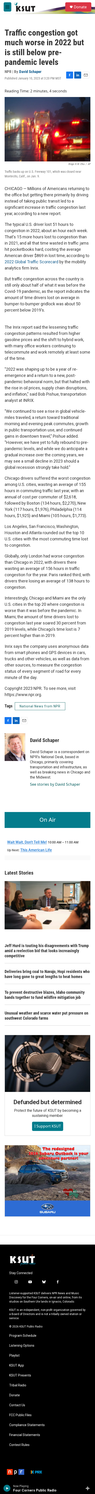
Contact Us (17, 1405)
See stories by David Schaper (55, 784)
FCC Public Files (20, 1415)
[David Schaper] (15, 747)
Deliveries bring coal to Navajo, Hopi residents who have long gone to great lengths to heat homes (47, 974)
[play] (7, 1488)
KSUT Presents (20, 1375)
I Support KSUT (47, 1126)
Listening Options (21, 1345)
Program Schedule (22, 1335)
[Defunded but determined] (47, 1063)
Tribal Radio (17, 1385)
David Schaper (30, 71)
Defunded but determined (47, 1102)
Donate (80, 7)
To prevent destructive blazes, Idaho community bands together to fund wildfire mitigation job (45, 995)
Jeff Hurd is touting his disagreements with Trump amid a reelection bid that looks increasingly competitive (47, 950)
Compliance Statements (27, 1425)
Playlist (14, 1355)
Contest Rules (19, 1445)
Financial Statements (24, 1435)
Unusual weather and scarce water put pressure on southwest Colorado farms (46, 1016)
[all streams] (89, 1488)
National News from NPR (40, 706)
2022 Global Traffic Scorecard (31, 261)
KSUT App (16, 1365)
